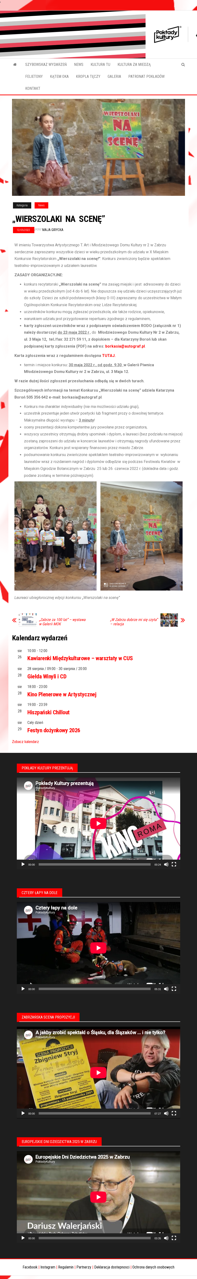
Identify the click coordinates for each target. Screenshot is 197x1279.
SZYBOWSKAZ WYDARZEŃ (46, 64)
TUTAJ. (109, 355)
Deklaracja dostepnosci (111, 1267)
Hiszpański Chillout (48, 712)
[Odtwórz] (23, 864)
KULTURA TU (100, 64)
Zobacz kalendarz (25, 741)
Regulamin (66, 1267)
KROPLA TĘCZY (88, 76)
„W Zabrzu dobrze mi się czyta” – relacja (134, 622)
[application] (98, 823)
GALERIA (114, 76)
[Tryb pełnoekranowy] (174, 864)
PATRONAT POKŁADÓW (146, 76)
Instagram (47, 1267)
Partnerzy (83, 1267)
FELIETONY (34, 76)
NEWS (78, 64)
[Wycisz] (166, 864)
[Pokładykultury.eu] (15, 65)
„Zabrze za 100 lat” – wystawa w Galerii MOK (62, 622)
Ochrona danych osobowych (153, 1267)
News (41, 205)
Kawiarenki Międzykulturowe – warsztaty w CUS (80, 658)
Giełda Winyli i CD (46, 676)
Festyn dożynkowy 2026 (53, 730)
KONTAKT (32, 88)
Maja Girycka (52, 230)
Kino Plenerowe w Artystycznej (61, 694)
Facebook (30, 1267)
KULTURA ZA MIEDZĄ (134, 64)
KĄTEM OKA (59, 76)
